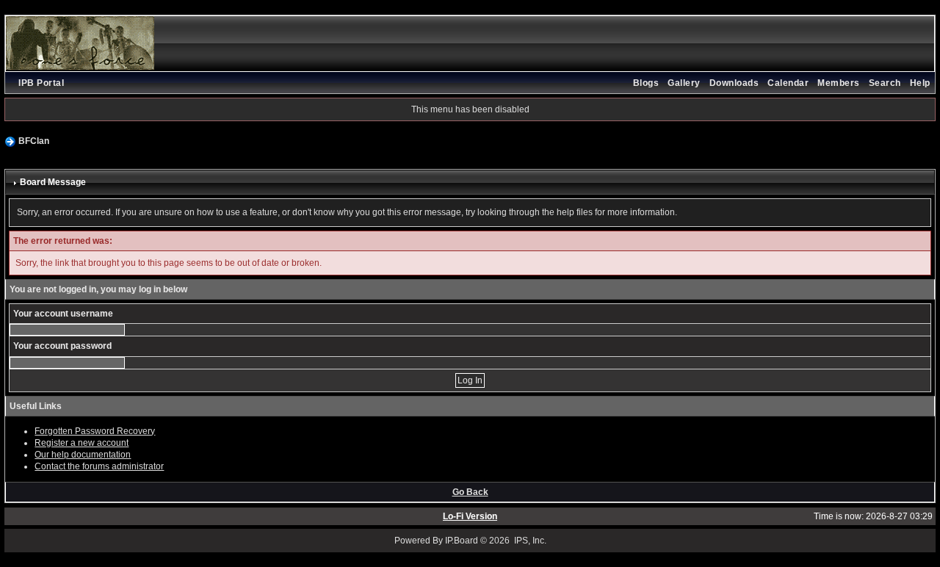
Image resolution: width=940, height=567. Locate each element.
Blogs (646, 83)
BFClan (33, 141)
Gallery (684, 83)
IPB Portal (41, 83)
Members (838, 83)
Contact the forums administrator (99, 466)
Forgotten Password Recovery (95, 431)
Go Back (470, 492)
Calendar (788, 83)
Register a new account (82, 443)
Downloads (734, 83)
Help (920, 83)
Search (885, 83)
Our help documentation (83, 454)
